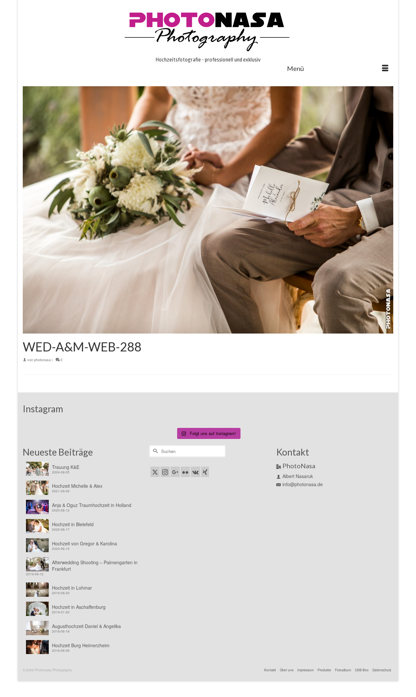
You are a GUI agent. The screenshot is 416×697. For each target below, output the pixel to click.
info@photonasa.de (302, 484)
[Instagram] (165, 472)
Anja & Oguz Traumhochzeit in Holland (91, 505)
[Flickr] (185, 472)
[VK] (195, 472)
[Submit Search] (154, 451)
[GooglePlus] (175, 472)
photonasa (42, 359)
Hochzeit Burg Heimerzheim (81, 645)
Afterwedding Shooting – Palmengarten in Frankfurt (94, 565)
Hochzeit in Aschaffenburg (79, 607)
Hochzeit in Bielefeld (73, 524)
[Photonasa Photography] (208, 30)
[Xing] (205, 472)
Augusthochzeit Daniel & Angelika (86, 626)
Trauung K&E (65, 467)
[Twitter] (155, 472)
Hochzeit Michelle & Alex (77, 486)
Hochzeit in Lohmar (72, 587)
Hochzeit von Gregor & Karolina (84, 543)
